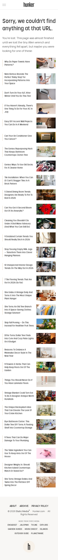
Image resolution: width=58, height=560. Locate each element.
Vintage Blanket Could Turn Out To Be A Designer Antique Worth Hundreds (19, 396)
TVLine (34, 525)
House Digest (31, 529)
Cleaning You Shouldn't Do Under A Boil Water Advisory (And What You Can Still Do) (17, 224)
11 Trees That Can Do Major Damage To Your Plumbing (16, 439)
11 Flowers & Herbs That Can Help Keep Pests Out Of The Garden (17, 367)
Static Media (22, 511)
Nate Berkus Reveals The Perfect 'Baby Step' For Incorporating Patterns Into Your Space (17, 79)
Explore (44, 525)
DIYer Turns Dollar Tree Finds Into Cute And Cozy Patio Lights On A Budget (19, 338)
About (13, 506)
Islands (44, 529)
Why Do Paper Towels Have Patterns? (17, 63)
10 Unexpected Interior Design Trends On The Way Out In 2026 (18, 266)
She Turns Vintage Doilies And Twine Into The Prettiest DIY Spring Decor (18, 482)
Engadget (12, 525)
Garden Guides (15, 529)
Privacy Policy (40, 506)
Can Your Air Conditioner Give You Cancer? (18, 137)
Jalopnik (24, 525)
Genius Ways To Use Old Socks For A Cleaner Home (18, 166)
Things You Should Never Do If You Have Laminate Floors (18, 382)
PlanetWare (37, 533)
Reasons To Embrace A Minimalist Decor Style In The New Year (17, 353)
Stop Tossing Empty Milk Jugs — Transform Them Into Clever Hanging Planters (18, 252)
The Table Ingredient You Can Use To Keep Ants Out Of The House (17, 453)
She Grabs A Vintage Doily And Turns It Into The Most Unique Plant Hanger (18, 295)
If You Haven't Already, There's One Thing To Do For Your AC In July (18, 109)
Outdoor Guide (22, 533)
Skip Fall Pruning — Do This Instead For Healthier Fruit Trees (19, 324)
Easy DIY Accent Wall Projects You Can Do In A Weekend (18, 123)
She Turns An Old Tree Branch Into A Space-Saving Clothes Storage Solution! (18, 310)
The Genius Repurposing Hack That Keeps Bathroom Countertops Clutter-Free (18, 152)
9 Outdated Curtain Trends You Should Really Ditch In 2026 (18, 238)
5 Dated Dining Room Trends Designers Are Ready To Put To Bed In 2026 (18, 195)
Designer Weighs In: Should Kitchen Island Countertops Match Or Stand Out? (17, 468)
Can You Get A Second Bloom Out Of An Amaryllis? (18, 209)
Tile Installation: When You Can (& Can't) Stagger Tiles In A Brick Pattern (18, 181)
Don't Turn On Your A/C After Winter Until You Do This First (17, 94)
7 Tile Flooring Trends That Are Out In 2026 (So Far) (18, 281)
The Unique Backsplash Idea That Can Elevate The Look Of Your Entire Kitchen (18, 410)
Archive (24, 506)
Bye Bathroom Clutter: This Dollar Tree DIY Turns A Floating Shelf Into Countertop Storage (18, 425)
